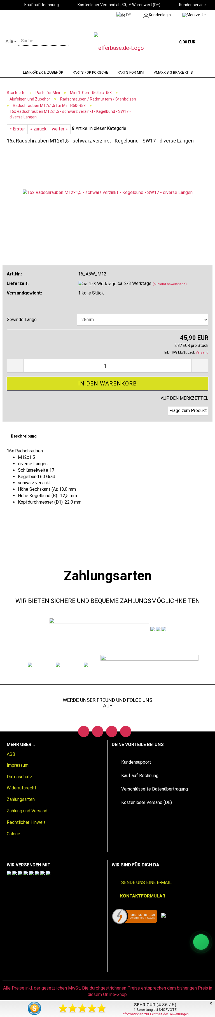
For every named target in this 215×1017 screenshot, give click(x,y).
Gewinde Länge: (22, 319)
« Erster (17, 129)
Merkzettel (197, 15)
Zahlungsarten (21, 799)
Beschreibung (24, 436)
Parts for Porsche (90, 72)
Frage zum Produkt (188, 410)
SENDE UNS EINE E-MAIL (146, 882)
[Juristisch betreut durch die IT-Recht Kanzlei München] (135, 916)
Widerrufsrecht (21, 788)
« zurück (38, 129)
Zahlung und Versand (27, 810)
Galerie (13, 833)
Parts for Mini (131, 72)
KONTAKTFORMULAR (142, 896)
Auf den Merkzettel (184, 398)
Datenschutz (19, 776)
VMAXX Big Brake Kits (173, 72)
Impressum (18, 765)
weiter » (60, 129)
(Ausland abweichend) (170, 284)
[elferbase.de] (125, 48)
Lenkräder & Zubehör (43, 72)
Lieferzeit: (18, 283)
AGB (11, 754)
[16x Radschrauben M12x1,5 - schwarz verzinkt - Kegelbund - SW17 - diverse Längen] (108, 192)
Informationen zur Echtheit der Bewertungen (155, 1014)
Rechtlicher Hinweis (26, 822)
